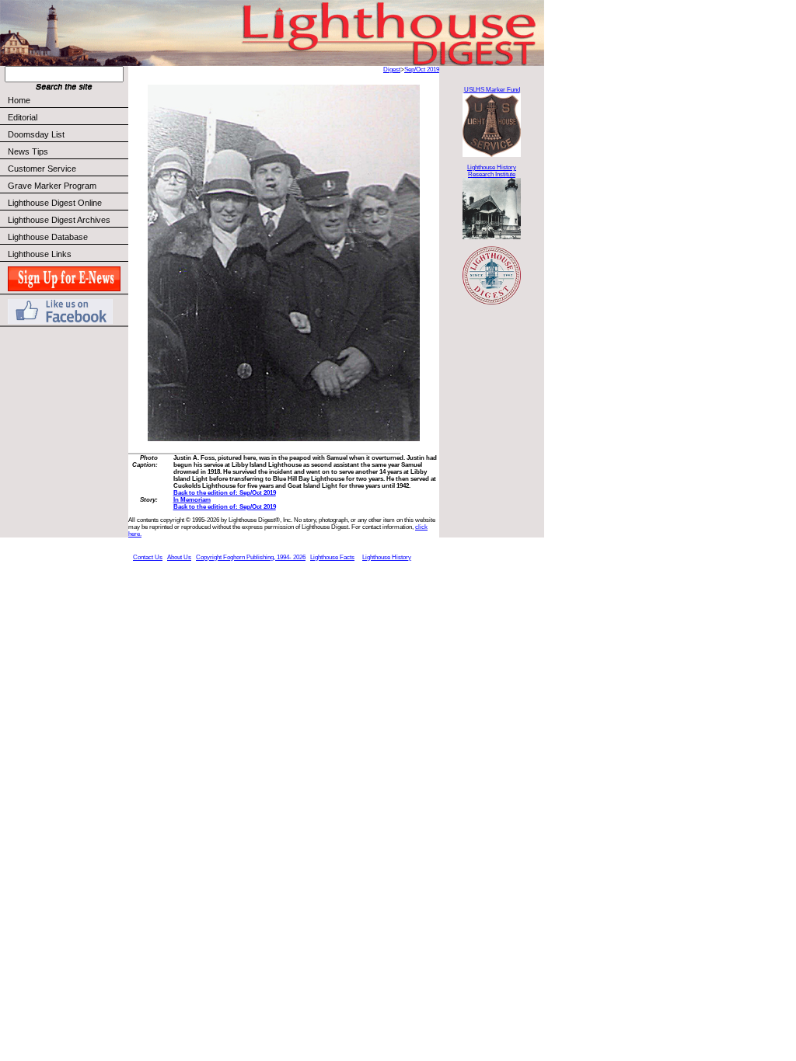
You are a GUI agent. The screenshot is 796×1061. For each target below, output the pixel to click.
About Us (179, 557)
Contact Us (147, 557)
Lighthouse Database (48, 237)
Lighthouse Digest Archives (59, 219)
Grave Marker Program (52, 185)
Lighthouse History (386, 557)
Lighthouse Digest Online (55, 202)
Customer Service (42, 168)
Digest (391, 69)
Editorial (22, 117)
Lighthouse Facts (332, 557)
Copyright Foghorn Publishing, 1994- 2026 (250, 557)
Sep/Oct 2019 (421, 69)
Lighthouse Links (40, 254)
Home (19, 100)
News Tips (28, 151)
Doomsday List (36, 134)
